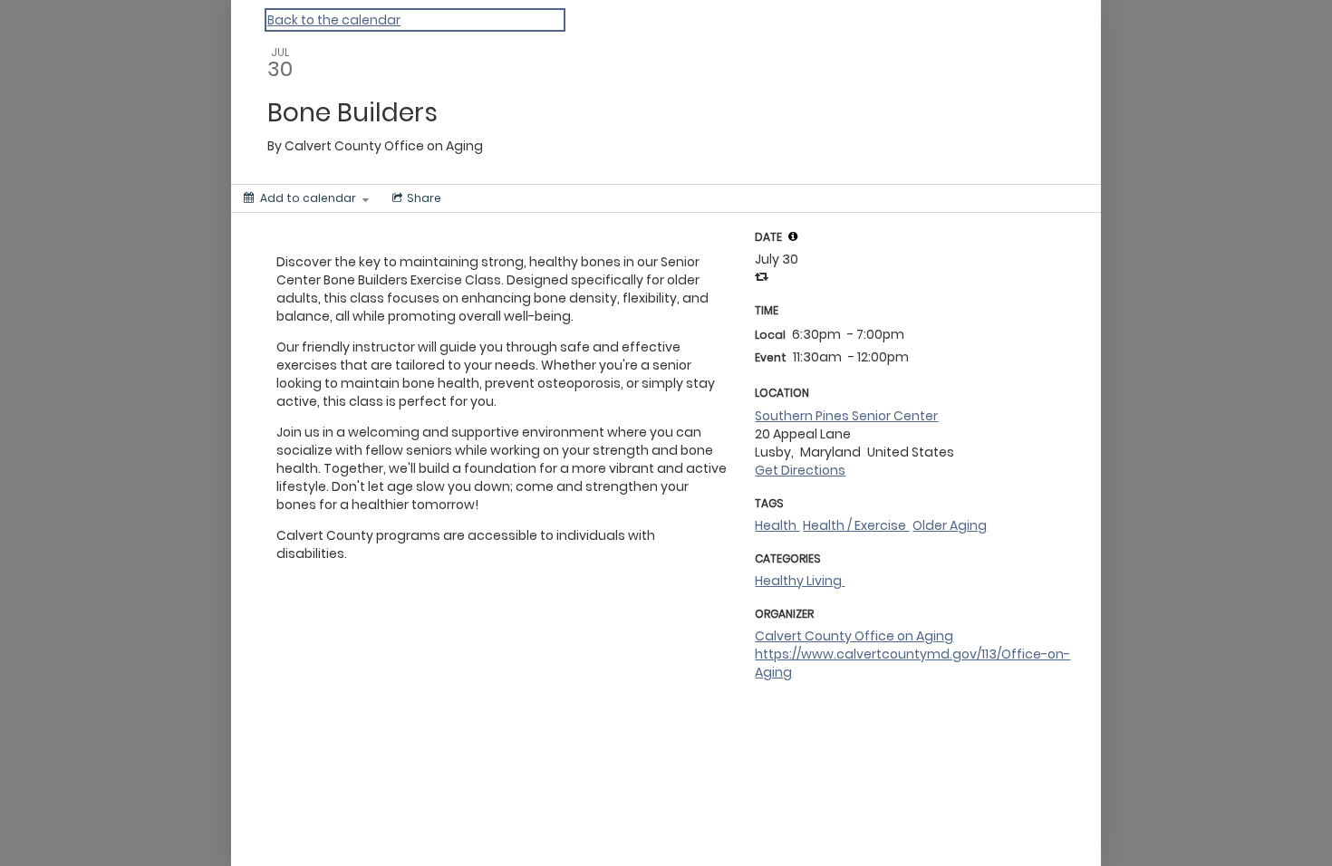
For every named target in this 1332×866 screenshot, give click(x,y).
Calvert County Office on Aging (854, 636)
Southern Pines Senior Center (846, 416)
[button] (792, 236)
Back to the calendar (334, 20)
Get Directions (800, 470)
